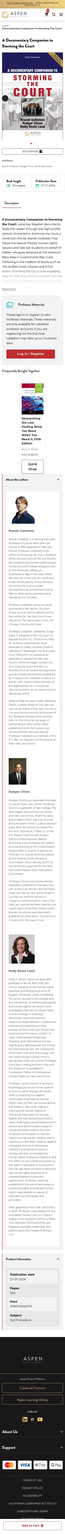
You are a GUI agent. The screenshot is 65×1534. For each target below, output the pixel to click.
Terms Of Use (32, 1480)
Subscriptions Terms (32, 1511)
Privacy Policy (32, 1488)
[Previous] (5, 98)
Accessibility (32, 1495)
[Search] (54, 14)
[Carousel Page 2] (34, 143)
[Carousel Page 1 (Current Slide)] (31, 143)
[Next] (60, 98)
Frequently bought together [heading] (21, 370)
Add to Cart (30, 1525)
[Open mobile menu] (61, 14)
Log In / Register (30, 354)
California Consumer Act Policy (32, 1503)
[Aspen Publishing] (14, 14)
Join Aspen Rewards (20, 3)
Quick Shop (32, 466)
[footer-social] (24, 1419)
